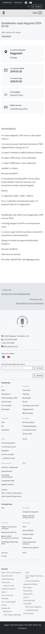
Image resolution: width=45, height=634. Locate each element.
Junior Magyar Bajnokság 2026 (34, 577)
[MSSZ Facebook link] (26, 3)
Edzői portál (5, 582)
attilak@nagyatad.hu (19, 109)
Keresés (39, 368)
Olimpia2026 (28, 594)
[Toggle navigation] (40, 13)
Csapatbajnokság (7, 579)
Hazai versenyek (7, 595)
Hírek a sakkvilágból (8, 602)
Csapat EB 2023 (7, 576)
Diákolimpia (7, 611)
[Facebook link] (3, 357)
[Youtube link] (8, 357)
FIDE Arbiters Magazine (33, 607)
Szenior (26, 597)
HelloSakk (4, 599)
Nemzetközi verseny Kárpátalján (30, 303)
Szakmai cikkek (8, 586)
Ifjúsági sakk (5, 608)
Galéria (3, 592)
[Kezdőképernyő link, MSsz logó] (4, 12)
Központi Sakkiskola (32, 581)
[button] (28, 6)
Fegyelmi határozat (8, 589)
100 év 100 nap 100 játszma (11, 573)
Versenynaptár (28, 613)
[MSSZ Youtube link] (30, 3)
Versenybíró (27, 604)
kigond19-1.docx (16, 95)
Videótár (4, 490)
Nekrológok (27, 587)
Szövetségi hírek (29, 601)
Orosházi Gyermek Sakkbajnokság (15, 294)
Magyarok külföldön (30, 584)
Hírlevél (4, 605)
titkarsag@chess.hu (10, 346)
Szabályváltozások (31, 610)
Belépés (38, 7)
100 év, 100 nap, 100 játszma (11, 493)
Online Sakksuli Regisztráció (11, 496)
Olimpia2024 (28, 591)
